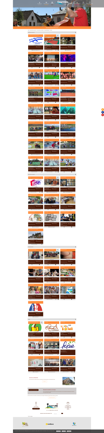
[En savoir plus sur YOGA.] (51, 149)
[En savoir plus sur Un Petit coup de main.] (67, 259)
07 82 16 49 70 (55, 333)
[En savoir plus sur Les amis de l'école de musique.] (67, 221)
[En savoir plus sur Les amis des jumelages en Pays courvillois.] (35, 204)
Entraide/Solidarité (46, 30)
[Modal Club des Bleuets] (51, 365)
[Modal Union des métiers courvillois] (35, 258)
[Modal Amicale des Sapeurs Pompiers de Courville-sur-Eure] (51, 258)
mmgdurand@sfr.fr (36, 316)
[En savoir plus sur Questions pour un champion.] (67, 204)
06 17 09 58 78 (71, 168)
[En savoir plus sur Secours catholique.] (51, 294)
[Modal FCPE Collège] (67, 348)
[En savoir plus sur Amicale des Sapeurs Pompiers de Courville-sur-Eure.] (51, 259)
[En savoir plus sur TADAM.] (35, 187)
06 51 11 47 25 (38, 188)
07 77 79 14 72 (55, 206)
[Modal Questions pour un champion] (67, 203)
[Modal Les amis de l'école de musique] (67, 220)
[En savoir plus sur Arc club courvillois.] (51, 114)
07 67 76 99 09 (55, 278)
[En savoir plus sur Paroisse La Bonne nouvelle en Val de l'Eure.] (35, 331)
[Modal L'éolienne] (51, 275)
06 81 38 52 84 (39, 168)
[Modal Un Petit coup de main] (67, 258)
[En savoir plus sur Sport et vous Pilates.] (67, 149)
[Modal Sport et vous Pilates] (67, 148)
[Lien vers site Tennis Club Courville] (67, 96)
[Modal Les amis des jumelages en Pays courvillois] (35, 203)
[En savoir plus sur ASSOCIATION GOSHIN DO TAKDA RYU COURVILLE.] (67, 45)
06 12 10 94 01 (71, 223)
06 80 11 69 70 (71, 261)
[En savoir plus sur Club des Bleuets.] (51, 366)
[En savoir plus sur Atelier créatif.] (51, 221)
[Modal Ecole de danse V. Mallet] (51, 61)
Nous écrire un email (36, 408)
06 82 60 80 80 (71, 100)
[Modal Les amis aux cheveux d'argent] (35, 365)
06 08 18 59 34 (55, 296)
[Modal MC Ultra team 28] (67, 165)
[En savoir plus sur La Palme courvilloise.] (67, 114)
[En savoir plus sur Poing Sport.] (35, 62)
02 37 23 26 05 (55, 351)
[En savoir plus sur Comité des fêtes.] (51, 204)
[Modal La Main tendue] (67, 275)
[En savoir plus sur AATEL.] (35, 149)
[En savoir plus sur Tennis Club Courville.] (67, 97)
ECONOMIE (52, 3)
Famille (51, 30)
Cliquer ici (44, 381)
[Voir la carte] (57, 35)
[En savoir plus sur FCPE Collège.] (67, 349)
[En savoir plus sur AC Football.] (51, 79)
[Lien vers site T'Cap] (67, 365)
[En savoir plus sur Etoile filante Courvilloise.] (35, 97)
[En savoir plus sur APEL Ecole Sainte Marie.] (51, 349)
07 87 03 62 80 (39, 368)
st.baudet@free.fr (68, 50)
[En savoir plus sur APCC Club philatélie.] (67, 187)
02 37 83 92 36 (71, 333)
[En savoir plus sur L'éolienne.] (51, 276)
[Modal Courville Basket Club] (35, 78)
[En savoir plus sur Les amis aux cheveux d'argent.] (35, 366)
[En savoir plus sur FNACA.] (35, 311)
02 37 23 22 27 (71, 278)
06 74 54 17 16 (55, 368)
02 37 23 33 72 (39, 206)
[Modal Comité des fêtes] (51, 203)
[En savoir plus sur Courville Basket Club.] (35, 79)
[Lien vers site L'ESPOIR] (35, 165)
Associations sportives (33, 30)
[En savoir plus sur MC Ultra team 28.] (67, 166)
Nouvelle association (52, 397)
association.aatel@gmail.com (36, 154)
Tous (28, 30)
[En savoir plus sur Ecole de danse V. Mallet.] (51, 62)
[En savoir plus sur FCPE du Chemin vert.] (35, 349)
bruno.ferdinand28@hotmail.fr (68, 192)
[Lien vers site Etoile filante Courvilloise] (35, 96)
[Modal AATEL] (35, 148)
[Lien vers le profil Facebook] (58, 50)
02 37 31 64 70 (55, 64)
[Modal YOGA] (51, 148)
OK (62, 413)
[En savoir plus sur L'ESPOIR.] (35, 166)
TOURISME (83, 3)
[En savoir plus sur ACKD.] (51, 45)
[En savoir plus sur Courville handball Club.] (67, 79)
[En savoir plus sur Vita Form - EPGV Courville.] (51, 97)
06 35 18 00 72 (71, 64)
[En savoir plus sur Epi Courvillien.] (35, 276)
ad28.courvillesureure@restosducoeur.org (36, 299)
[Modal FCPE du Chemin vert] (35, 348)
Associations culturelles (40, 30)
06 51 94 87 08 (39, 261)
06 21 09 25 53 (39, 64)
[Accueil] (63, 3)
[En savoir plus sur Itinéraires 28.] (67, 294)
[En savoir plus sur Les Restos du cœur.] (35, 294)
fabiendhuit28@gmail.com (36, 50)
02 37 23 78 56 (55, 223)
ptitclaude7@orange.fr (52, 371)
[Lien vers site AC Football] (51, 78)
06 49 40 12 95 (39, 241)
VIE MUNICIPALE (39, 3)
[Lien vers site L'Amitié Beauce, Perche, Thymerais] (35, 238)
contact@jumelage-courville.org (36, 209)
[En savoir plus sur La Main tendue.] (67, 276)
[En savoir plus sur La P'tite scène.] (51, 187)
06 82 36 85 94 (39, 278)
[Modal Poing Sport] (35, 61)
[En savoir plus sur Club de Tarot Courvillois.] (35, 221)
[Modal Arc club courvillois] (51, 113)
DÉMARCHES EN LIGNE (89, 3)
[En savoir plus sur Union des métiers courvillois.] (35, 259)
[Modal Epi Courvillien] (35, 275)
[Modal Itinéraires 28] (67, 293)
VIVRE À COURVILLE (46, 3)
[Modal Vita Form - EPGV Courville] (51, 96)
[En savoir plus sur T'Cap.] (67, 366)
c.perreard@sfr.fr (36, 371)
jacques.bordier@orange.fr (68, 209)
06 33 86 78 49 (71, 116)
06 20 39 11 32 (71, 206)
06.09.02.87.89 (55, 133)
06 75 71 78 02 (55, 116)
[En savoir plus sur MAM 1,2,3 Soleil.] (67, 331)
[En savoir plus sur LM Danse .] (67, 62)
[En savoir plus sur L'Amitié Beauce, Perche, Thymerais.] (35, 239)
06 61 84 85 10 (38, 116)
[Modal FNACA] (35, 310)
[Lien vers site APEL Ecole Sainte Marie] (51, 348)
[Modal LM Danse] (67, 61)
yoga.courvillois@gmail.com (52, 154)
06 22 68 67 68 (39, 296)
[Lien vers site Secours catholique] (51, 293)
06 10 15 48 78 (38, 223)
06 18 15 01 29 (38, 351)
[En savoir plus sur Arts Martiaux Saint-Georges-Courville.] (35, 45)
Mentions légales (30, 416)
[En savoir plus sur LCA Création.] (51, 331)
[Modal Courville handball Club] (67, 78)
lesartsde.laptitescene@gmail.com (52, 192)
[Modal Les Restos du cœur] (35, 293)
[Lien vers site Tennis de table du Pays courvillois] (35, 113)
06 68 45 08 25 (71, 81)
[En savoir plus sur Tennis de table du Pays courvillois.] (35, 114)
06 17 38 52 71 (54, 65)
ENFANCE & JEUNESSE (77, 3)
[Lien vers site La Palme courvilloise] (67, 113)
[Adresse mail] (56, 50)
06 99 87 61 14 (71, 368)
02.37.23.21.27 (39, 333)
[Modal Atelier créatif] (51, 220)
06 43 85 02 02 (55, 81)
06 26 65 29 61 (55, 151)
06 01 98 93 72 (39, 81)
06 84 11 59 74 (38, 313)
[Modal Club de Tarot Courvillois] (35, 220)
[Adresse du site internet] (49, 50)
